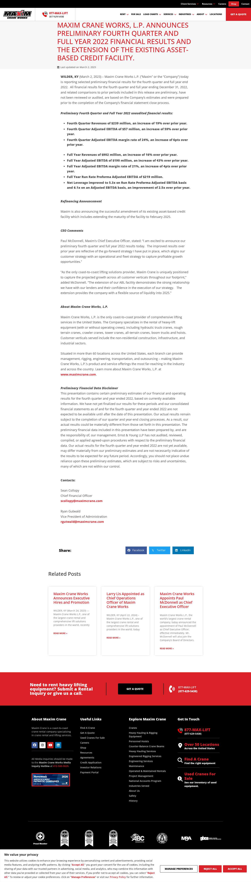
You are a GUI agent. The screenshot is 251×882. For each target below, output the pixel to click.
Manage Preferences (179, 868)
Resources (207, 3)
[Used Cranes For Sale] (180, 778)
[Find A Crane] (180, 760)
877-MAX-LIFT (58, 13)
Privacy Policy (118, 877)
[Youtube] (50, 745)
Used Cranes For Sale (199, 776)
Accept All (235, 868)
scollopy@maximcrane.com (82, 501)
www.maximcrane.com (78, 374)
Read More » (60, 633)
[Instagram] (42, 745)
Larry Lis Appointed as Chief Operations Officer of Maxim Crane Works (125, 600)
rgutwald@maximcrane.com (82, 522)
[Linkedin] (58, 745)
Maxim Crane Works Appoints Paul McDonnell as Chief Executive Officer (177, 600)
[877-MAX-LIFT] (44, 14)
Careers (222, 3)
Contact (245, 3)
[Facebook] (35, 745)
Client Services (188, 3)
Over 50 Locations (201, 744)
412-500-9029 (60, 766)
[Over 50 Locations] (180, 745)
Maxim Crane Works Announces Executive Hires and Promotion (71, 598)
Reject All (210, 868)
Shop (233, 3)
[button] (136, 550)
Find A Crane (196, 759)
